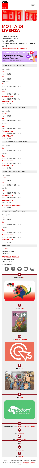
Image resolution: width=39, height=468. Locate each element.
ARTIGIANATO (7, 101)
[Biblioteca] (19, 382)
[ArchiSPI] (32, 269)
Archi (19, 443)
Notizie (20, 308)
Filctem (4, 113)
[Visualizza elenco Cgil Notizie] (19, 322)
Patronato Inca (7, 97)
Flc (3, 72)
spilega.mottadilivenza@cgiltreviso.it (14, 48)
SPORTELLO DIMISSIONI (11, 205)
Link (19, 456)
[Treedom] (19, 411)
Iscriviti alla (19, 277)
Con (19, 433)
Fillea (4, 178)
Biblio (19, 368)
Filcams (5, 249)
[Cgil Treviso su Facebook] (7, 269)
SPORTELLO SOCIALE (10, 257)
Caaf (3, 92)
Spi (3, 84)
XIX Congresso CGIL (19, 426)
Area (19, 450)
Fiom (3, 217)
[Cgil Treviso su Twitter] (19, 269)
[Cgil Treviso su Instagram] (13, 269)
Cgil (20, 339)
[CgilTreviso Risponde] (19, 352)
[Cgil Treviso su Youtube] (26, 269)
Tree (19, 397)
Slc (3, 76)
